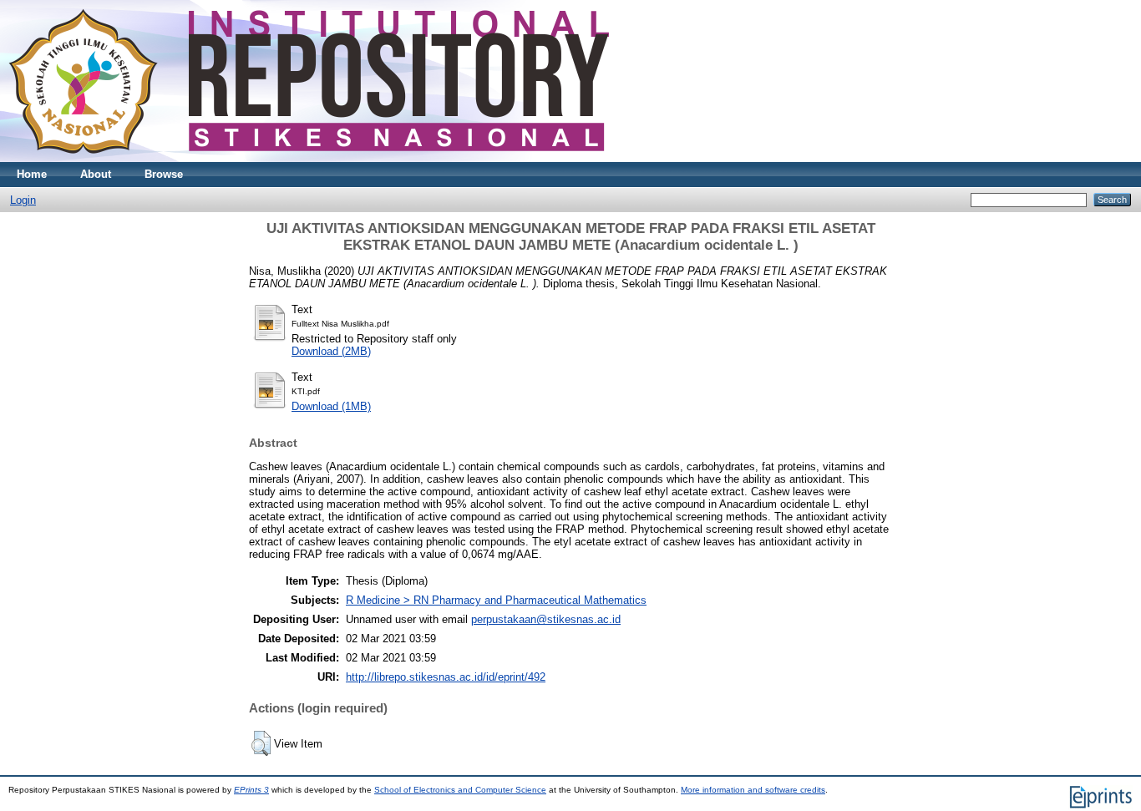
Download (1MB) (331, 406)
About (95, 174)
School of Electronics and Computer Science (460, 789)
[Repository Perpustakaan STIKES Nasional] (308, 158)
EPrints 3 (251, 789)
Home (32, 174)
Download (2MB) (331, 351)
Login (23, 200)
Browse (164, 174)
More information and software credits (753, 789)
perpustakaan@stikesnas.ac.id (546, 619)
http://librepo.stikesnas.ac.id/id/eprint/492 (445, 677)
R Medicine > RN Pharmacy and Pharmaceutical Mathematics (496, 600)
